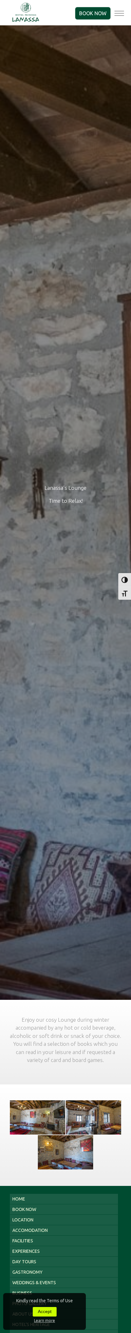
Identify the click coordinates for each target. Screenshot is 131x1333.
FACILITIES (22, 1240)
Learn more (44, 1320)
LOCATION (22, 1219)
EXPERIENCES (26, 1251)
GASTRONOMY (27, 1272)
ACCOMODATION (30, 1230)
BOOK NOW (93, 13)
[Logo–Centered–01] (26, 12)
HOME (18, 1198)
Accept (45, 1311)
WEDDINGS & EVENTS (34, 1282)
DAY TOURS (24, 1261)
